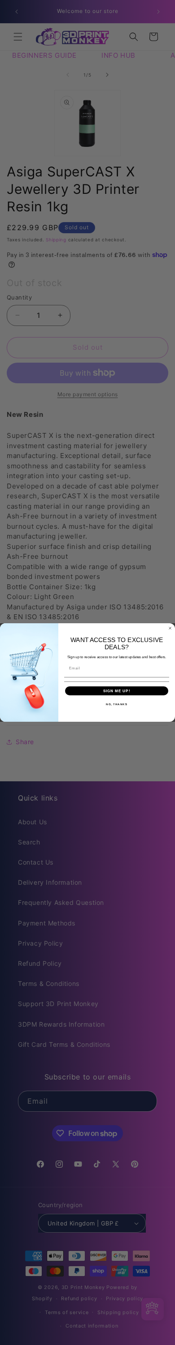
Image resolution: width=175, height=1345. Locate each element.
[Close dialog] (170, 628)
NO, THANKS (116, 704)
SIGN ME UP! (117, 691)
